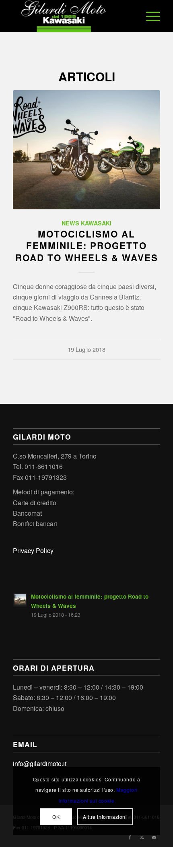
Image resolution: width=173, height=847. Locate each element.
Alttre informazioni (105, 816)
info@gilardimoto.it (39, 763)
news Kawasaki (86, 223)
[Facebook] (130, 837)
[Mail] (154, 837)
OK (56, 816)
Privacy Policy (33, 550)
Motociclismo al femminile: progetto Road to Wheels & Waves (86, 245)
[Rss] (142, 837)
